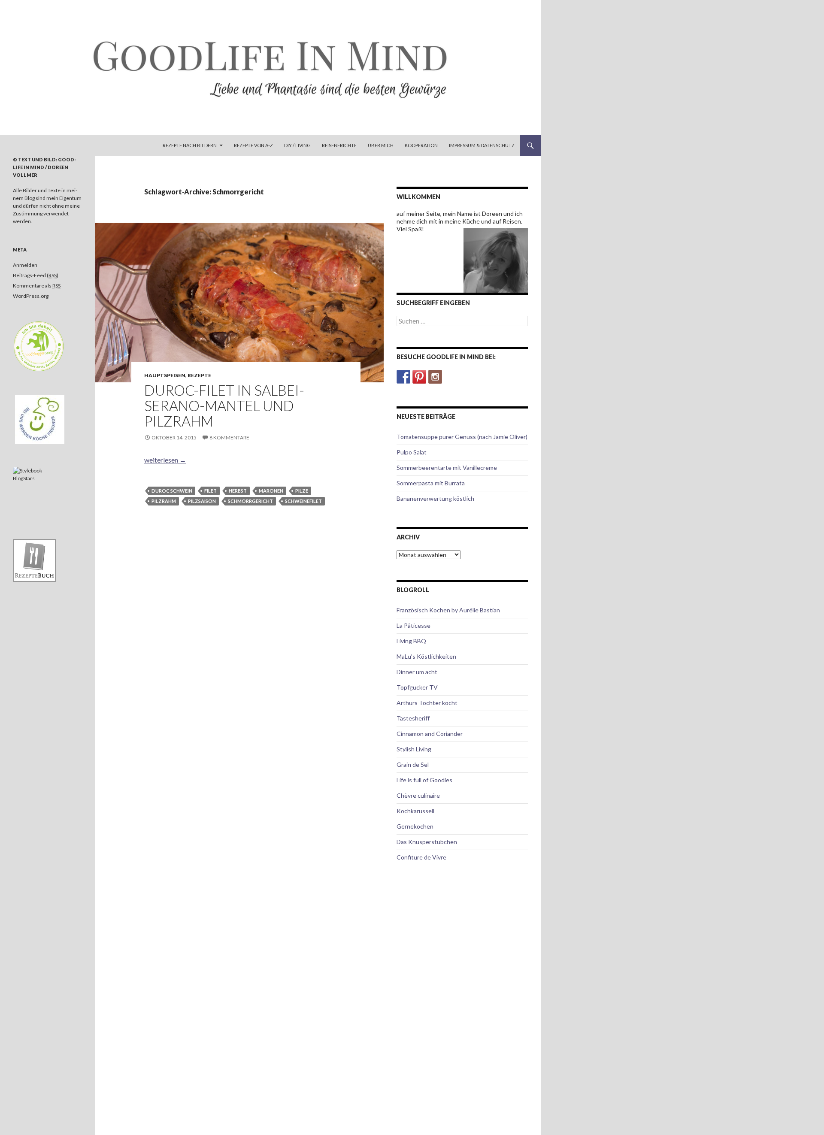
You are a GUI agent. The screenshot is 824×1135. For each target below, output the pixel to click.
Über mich (381, 145)
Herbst (238, 490)
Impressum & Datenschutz (482, 145)
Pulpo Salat (412, 452)
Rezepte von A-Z (253, 145)
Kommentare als (37, 285)
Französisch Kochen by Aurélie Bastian (448, 610)
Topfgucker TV (417, 687)
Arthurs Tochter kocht (427, 702)
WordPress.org (30, 296)
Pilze (301, 490)
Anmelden (25, 265)
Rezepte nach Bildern (190, 145)
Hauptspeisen (164, 375)
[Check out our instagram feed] (435, 377)
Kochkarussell (415, 810)
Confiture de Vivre (421, 857)
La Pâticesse (413, 625)
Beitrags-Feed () (35, 275)
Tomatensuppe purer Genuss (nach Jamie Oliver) (462, 436)
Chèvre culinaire (418, 795)
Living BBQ (411, 641)
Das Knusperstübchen (427, 841)
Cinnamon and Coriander (430, 733)
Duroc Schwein (171, 490)
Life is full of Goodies (424, 780)
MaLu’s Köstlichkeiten (426, 656)
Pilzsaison (202, 501)
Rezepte (199, 375)
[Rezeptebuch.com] (34, 560)
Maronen (271, 490)
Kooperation (421, 145)
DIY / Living (297, 145)
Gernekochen (415, 826)
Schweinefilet (303, 501)
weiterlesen (165, 460)
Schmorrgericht (250, 501)
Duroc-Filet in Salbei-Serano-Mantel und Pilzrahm (224, 405)
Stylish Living (414, 749)
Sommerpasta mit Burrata (431, 483)
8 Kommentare (229, 437)
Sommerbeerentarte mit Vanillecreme (447, 467)
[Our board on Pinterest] (419, 377)
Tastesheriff (413, 718)
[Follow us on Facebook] (403, 377)
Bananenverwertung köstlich (435, 498)
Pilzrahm (163, 501)
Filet (210, 490)
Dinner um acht (417, 671)
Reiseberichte (339, 145)
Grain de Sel (413, 764)
